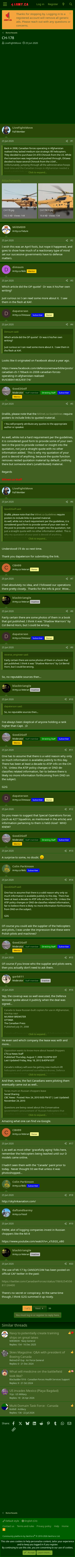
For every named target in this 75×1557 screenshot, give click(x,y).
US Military (21, 1394)
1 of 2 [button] (27, 1308)
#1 (71, 141)
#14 (71, 879)
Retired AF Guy (16, 1360)
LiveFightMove (13, 43)
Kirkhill (12, 1409)
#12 (71, 809)
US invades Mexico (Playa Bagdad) (33, 1391)
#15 (71, 957)
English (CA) (30, 1520)
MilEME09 (14, 1340)
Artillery (22, 1409)
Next (38, 1308)
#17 (71, 1143)
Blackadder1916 (17, 1379)
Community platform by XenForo (31, 1536)
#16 (71, 989)
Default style (12, 1520)
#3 (71, 280)
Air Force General (35, 1360)
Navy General (28, 1340)
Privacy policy (44, 1526)
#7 (71, 578)
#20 (71, 1263)
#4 (71, 324)
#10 (71, 699)
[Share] (66, 141)
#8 (71, 611)
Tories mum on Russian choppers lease (25, 1090)
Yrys (11, 1394)
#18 (71, 1195)
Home (65, 1526)
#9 (71, 647)
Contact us (8, 1526)
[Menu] (5, 4)
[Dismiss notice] (69, 14)
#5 (71, 403)
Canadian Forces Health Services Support (49, 1379)
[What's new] (63, 4)
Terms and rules (25, 1526)
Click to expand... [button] (38, 172)
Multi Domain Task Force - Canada (33, 1405)
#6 (71, 501)
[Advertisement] (37, 84)
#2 (71, 240)
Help (56, 1526)
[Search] (70, 4)
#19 (71, 1223)
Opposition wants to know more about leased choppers (34, 1050)
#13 (71, 850)
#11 (71, 749)
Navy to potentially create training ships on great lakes (34, 1335)
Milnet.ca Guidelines (50, 414)
